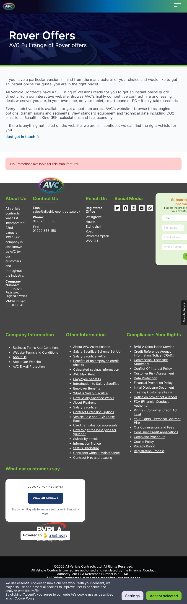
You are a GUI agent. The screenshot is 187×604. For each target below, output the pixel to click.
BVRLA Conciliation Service (154, 347)
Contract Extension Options (93, 412)
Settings (132, 596)
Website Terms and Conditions (35, 352)
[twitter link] (117, 208)
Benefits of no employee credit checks (96, 363)
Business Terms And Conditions (36, 347)
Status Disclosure (86, 448)
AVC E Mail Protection (29, 366)
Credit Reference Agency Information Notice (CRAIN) (154, 353)
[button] (177, 6)
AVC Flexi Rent (84, 374)
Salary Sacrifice (84, 407)
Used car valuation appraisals (95, 425)
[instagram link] (133, 208)
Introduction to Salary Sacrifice (96, 383)
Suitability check (85, 439)
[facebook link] (125, 208)
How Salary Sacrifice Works (93, 398)
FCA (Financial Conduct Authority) (151, 403)
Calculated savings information (96, 369)
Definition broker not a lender (155, 397)
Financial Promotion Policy (153, 383)
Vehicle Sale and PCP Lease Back (94, 419)
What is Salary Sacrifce (90, 393)
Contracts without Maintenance (96, 453)
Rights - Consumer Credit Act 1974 (155, 412)
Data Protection (145, 378)
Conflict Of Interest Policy (153, 368)
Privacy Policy (144, 446)
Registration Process (149, 451)
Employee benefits (87, 379)
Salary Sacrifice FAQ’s (89, 356)
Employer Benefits (86, 388)
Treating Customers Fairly (153, 392)
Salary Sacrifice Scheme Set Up (97, 351)
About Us (19, 357)
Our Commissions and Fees (154, 427)
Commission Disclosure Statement (151, 362)
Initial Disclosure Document (154, 387)
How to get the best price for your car (94, 432)
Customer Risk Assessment (154, 373)
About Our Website (27, 362)
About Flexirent (84, 402)
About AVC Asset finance (91, 347)
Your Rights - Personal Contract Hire (157, 421)
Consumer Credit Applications (156, 432)
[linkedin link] (142, 208)
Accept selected (164, 596)
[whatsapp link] (150, 208)
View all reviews (45, 498)
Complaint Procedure (149, 437)
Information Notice (87, 443)
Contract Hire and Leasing (92, 457)
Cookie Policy (144, 441)
